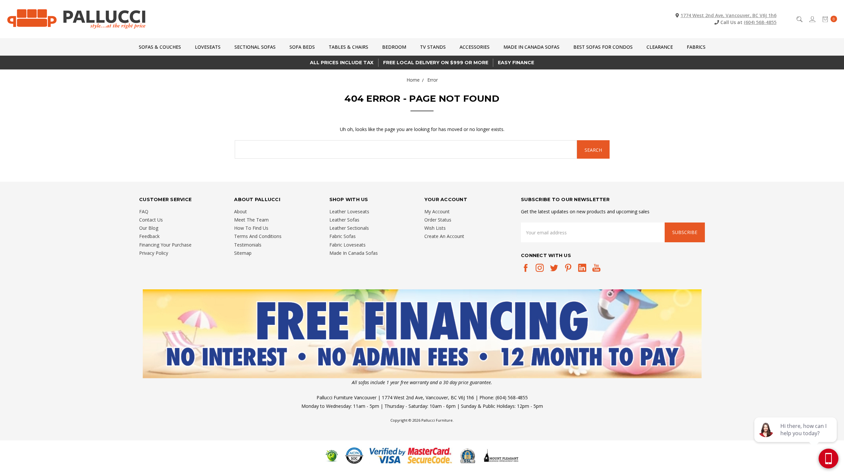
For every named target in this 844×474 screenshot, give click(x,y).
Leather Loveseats (349, 211)
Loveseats (208, 47)
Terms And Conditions (258, 236)
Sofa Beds (302, 47)
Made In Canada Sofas (531, 47)
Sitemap (243, 253)
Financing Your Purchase (165, 245)
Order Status (437, 220)
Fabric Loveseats (347, 245)
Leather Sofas (344, 220)
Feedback (149, 236)
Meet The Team (251, 220)
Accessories (475, 47)
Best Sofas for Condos (603, 47)
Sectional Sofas (255, 47)
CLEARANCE (660, 47)
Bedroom (394, 47)
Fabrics (696, 47)
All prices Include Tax (342, 63)
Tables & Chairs (348, 47)
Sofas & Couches (160, 47)
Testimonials (247, 245)
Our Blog (148, 228)
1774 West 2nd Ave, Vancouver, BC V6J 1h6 (728, 15)
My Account (437, 211)
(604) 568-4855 (760, 22)
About (240, 211)
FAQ (143, 211)
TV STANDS (433, 47)
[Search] (799, 19)
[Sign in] (812, 19)
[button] (422, 333)
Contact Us (151, 220)
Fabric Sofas (342, 236)
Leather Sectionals (349, 228)
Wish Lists (435, 228)
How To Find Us (251, 228)
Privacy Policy (153, 253)
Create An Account (444, 236)
